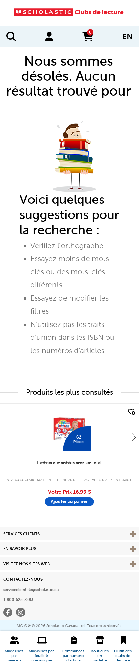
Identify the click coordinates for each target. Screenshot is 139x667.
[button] (14, 649)
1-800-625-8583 (18, 599)
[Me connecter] (49, 36)
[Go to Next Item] (133, 437)
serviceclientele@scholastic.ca (31, 589)
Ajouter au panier (69, 501)
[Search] (11, 36)
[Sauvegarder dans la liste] (130, 412)
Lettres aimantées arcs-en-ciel (69, 462)
